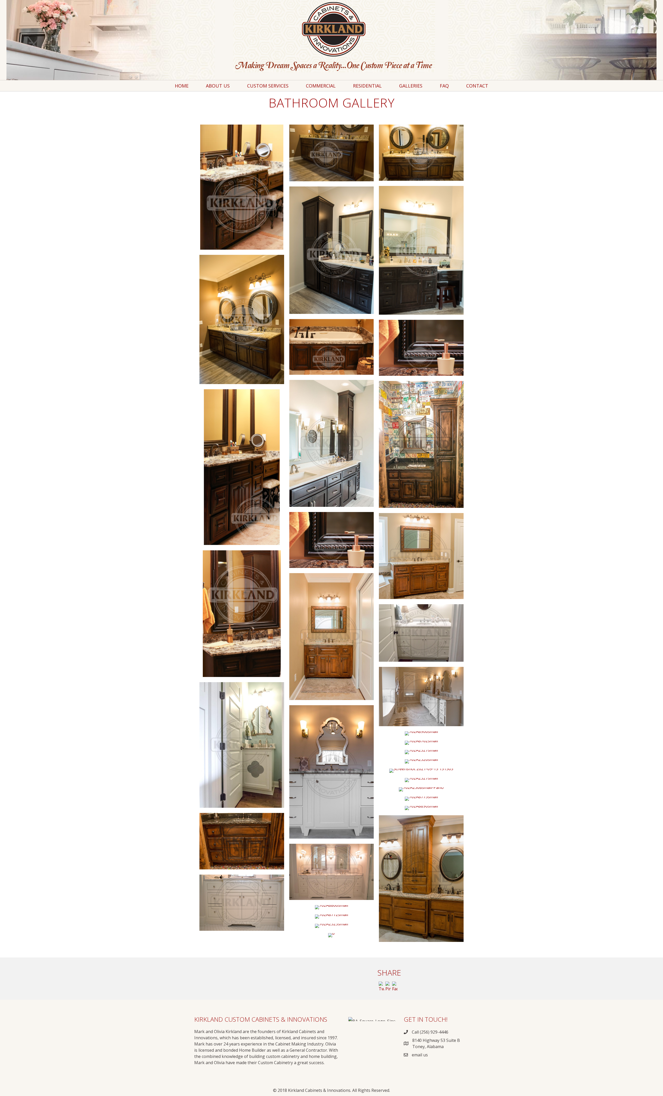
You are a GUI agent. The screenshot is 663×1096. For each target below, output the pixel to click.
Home (182, 86)
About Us (218, 86)
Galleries (410, 86)
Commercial (321, 86)
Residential (367, 86)
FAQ (444, 86)
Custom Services (268, 86)
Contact (477, 86)
